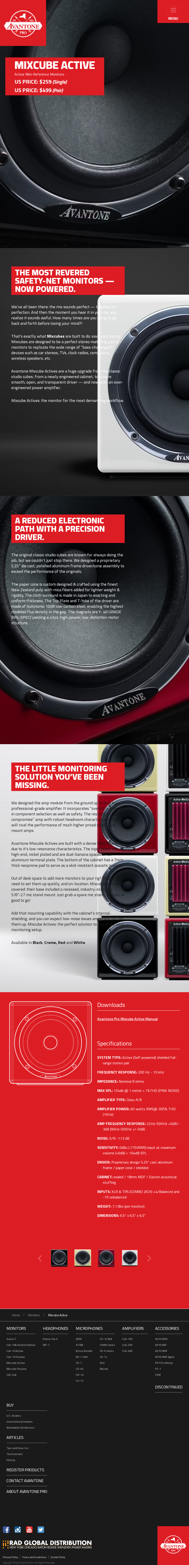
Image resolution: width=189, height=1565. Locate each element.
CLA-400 (127, 1351)
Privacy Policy (10, 1557)
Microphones (89, 1328)
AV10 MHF (161, 1351)
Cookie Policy (57, 1557)
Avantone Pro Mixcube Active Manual (127, 1019)
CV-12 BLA (106, 1339)
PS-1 (158, 1369)
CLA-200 (127, 1345)
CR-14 (80, 1375)
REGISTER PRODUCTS (25, 1470)
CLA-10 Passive (15, 1357)
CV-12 (79, 1381)
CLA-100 (127, 1339)
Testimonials (14, 1454)
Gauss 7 (11, 1339)
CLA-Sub (11, 1375)
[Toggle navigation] (173, 10)
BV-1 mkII (81, 1357)
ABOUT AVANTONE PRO (26, 1491)
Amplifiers (133, 1328)
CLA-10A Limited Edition (20, 1345)
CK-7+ (103, 1357)
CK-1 (79, 1363)
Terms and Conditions (34, 1557)
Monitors (34, 1315)
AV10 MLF (161, 1345)
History (10, 1460)
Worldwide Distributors (20, 1427)
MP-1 (46, 1345)
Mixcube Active (15, 1363)
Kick (102, 1363)
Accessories (167, 1328)
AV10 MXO (161, 1339)
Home (16, 1315)
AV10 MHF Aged (164, 1357)
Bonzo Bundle (84, 1351)
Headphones (55, 1328)
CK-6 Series (107, 1351)
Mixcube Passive (16, 1369)
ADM (78, 1339)
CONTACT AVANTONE (25, 1480)
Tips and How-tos (17, 1448)
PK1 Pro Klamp (164, 1363)
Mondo (104, 1369)
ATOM (79, 1345)
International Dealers (19, 1421)
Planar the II (50, 1339)
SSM (157, 1375)
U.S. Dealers (13, 1415)
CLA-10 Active (14, 1351)
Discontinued (169, 1387)
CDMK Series (107, 1345)
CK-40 (79, 1369)
